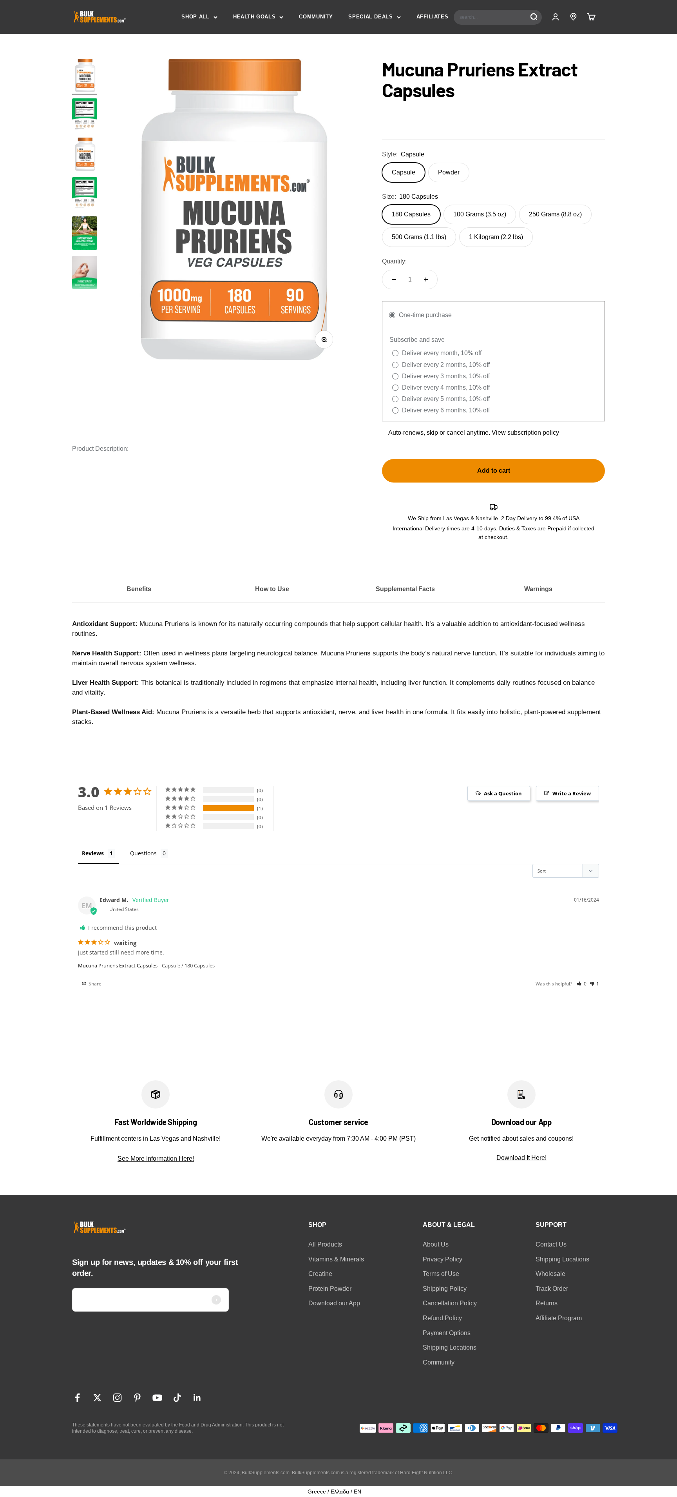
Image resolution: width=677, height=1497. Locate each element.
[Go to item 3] (84, 234)
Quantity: (394, 261)
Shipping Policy (445, 1288)
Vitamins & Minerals (336, 1259)
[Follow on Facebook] (77, 1397)
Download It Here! (521, 1157)
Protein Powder (329, 1288)
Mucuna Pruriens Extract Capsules (117, 965)
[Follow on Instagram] (117, 1397)
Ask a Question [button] (503, 793)
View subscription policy (525, 432)
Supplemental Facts (405, 589)
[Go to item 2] (84, 116)
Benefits (139, 589)
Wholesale (550, 1273)
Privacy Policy (442, 1259)
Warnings (538, 589)
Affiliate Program (559, 1318)
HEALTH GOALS (254, 17)
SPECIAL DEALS (370, 17)
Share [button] (94, 983)
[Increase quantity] (426, 279)
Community (438, 1362)
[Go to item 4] (84, 274)
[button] (581, 983)
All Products (325, 1244)
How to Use (272, 589)
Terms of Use (441, 1273)
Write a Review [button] (571, 793)
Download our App (334, 1303)
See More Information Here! (156, 1158)
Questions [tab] (143, 853)
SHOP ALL (195, 17)
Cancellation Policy (450, 1303)
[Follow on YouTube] (157, 1397)
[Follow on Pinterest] (137, 1397)
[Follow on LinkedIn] (197, 1397)
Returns (547, 1303)
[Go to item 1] (84, 76)
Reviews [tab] (93, 853)
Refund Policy (442, 1318)
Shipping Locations (449, 1347)
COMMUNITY (316, 17)
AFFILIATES (432, 17)
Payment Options (447, 1333)
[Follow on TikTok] (177, 1397)
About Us (436, 1244)
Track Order (552, 1288)
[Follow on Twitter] (97, 1397)
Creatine (320, 1273)
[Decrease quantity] (393, 279)
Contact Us (551, 1244)
